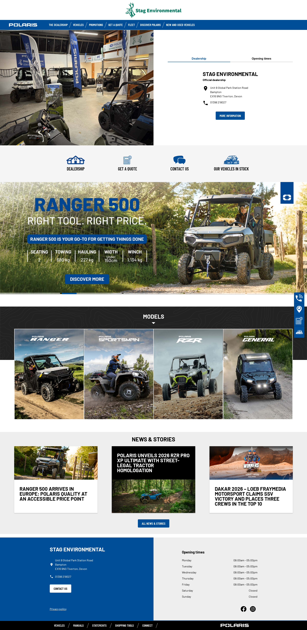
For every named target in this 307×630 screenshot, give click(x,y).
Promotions (96, 25)
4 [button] (215, 293)
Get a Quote (115, 25)
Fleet (131, 25)
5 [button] (277, 293)
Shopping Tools (124, 625)
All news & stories (153, 523)
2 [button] (92, 293)
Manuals (78, 625)
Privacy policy (58, 609)
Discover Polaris (150, 25)
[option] (153, 238)
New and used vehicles (180, 25)
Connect (147, 625)
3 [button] (153, 293)
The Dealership (58, 25)
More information (230, 116)
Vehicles (78, 25)
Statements (99, 625)
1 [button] (30, 293)
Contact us (60, 589)
